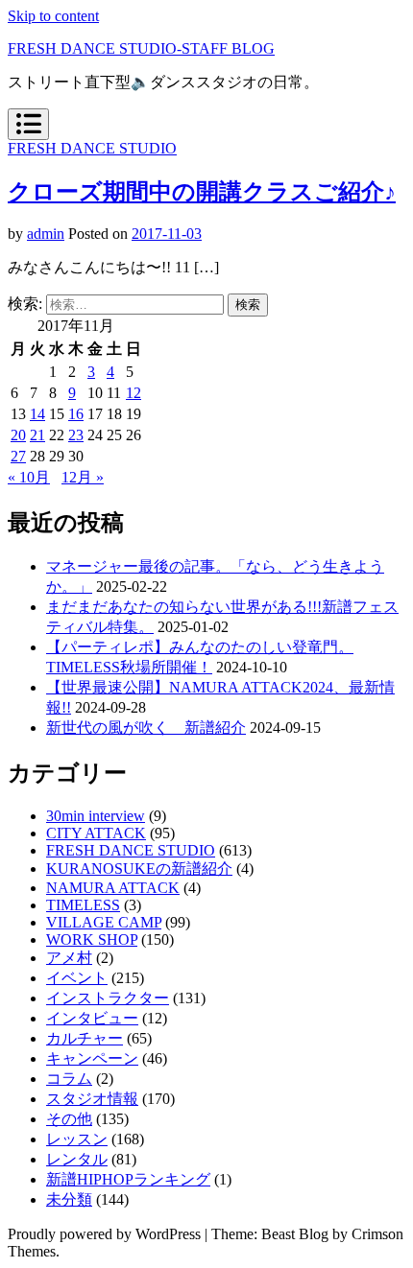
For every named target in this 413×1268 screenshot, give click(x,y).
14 (37, 414)
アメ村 (69, 958)
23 (76, 435)
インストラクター (107, 998)
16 (76, 414)
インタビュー (92, 1018)
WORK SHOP (91, 939)
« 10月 (29, 477)
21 (37, 435)
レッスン (77, 1139)
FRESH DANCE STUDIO (92, 148)
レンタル (77, 1159)
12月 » (82, 477)
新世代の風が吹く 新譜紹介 (146, 727)
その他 (69, 1119)
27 (18, 456)
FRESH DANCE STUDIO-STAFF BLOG (141, 48)
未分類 (69, 1199)
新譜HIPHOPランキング (128, 1179)
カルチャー (84, 1038)
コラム (69, 1078)
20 (18, 435)
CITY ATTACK (96, 833)
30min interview (95, 816)
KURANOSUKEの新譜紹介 (139, 868)
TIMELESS (83, 905)
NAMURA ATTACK (113, 888)
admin (45, 233)
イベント (77, 978)
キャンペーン (92, 1058)
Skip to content (53, 16)
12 (133, 393)
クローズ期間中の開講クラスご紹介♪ (202, 191)
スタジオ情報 (92, 1099)
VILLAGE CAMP (103, 922)
